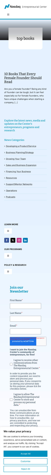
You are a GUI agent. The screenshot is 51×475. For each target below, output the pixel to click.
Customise (25, 461)
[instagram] (19, 240)
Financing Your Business (18, 171)
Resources (11, 178)
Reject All (25, 469)
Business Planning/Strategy (20, 152)
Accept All (25, 453)
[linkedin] (25, 240)
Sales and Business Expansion (21, 165)
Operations (11, 190)
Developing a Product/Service (21, 146)
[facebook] (6, 240)
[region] (25, 451)
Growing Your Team (16, 158)
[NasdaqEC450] (25, 5)
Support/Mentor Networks (19, 184)
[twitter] (12, 240)
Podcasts (10, 197)
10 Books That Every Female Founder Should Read (23, 78)
